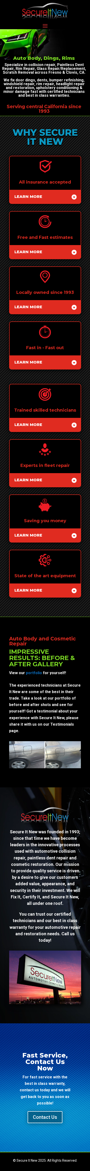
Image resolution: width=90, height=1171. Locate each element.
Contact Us (45, 1117)
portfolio (34, 673)
